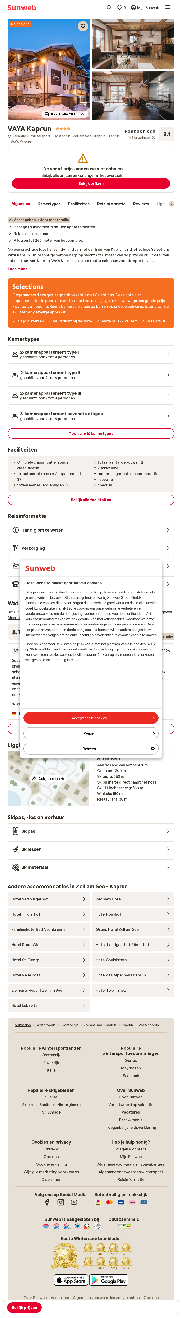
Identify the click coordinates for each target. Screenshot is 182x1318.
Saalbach (131, 1075)
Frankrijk (51, 1062)
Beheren (89, 748)
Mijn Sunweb (131, 1156)
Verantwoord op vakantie (130, 1104)
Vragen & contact (130, 1149)
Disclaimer (51, 1179)
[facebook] (47, 1204)
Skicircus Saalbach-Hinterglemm (51, 1104)
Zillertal (51, 1097)
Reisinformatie (131, 1179)
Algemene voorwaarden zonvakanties (130, 1164)
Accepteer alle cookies (89, 718)
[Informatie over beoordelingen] (153, 137)
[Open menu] (167, 7)
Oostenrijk (51, 1055)
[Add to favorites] (83, 26)
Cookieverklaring (51, 1164)
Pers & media (130, 1119)
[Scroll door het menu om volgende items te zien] (171, 204)
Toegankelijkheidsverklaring (131, 1127)
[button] (49, 69)
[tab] (21, 204)
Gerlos (131, 1060)
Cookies (51, 1156)
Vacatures (131, 1112)
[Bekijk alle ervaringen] (149, 134)
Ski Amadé (51, 1112)
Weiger (89, 733)
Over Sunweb (131, 1097)
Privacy (51, 1149)
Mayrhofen (131, 1068)
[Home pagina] (22, 7)
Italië (51, 1070)
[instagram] (60, 1204)
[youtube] (74, 1204)
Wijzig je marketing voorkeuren (51, 1171)
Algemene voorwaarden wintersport (131, 1171)
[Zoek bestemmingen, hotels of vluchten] (109, 7)
